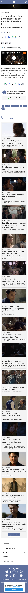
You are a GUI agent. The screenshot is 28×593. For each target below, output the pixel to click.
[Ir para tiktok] (10, 575)
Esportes (6, 544)
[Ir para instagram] (14, 571)
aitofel (24, 105)
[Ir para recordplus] (6, 575)
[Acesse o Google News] (15, 37)
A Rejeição (7, 12)
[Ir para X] (14, 575)
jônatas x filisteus (15, 105)
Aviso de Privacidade (17, 586)
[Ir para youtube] (21, 575)
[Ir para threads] (21, 571)
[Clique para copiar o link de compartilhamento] (19, 37)
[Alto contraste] (2, 43)
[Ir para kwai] (17, 571)
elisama (3, 108)
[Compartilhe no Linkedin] (9, 37)
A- (10, 43)
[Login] (26, 2)
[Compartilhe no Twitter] (2, 37)
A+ (6, 43)
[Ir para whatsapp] (17, 575)
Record (2, 12)
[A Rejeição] (14, 6)
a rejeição (8, 105)
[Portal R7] (14, 2)
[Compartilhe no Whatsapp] (12, 37)
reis (3, 105)
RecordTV (9, 53)
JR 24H (5, 552)
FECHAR (14, 590)
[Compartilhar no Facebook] (6, 37)
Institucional (8, 561)
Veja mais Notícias (14, 535)
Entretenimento (9, 548)
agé (21, 105)
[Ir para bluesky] (6, 571)
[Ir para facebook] (10, 571)
